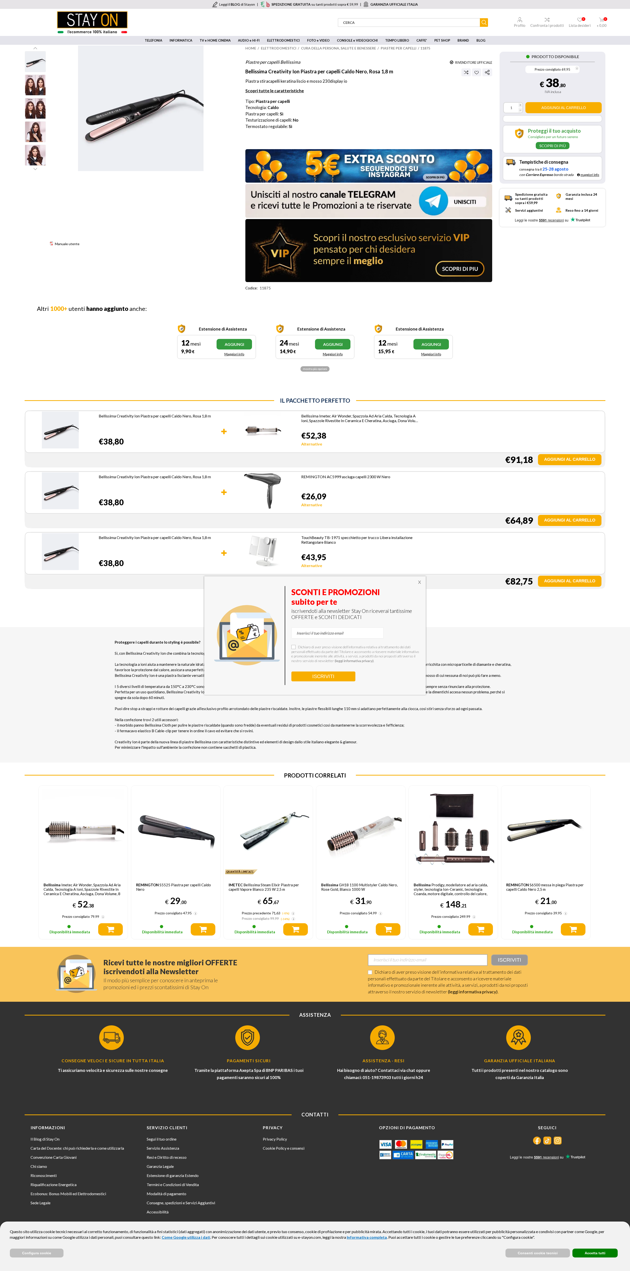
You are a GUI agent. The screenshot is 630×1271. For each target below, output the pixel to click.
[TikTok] (547, 1140)
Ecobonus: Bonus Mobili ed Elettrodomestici (68, 1193)
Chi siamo (39, 1166)
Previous (35, 48)
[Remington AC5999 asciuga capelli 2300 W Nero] (262, 491)
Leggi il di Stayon (237, 4)
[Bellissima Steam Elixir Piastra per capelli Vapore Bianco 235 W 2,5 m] (268, 830)
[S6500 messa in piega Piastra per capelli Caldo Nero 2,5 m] (545, 830)
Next (35, 168)
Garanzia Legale (160, 1166)
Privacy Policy (275, 1139)
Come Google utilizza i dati (186, 1237)
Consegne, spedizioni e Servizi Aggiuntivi (181, 1202)
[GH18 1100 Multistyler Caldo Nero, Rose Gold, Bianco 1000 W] (360, 830)
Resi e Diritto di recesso (167, 1157)
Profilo (519, 25)
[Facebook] (537, 1140)
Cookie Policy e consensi (283, 1148)
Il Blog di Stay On (45, 1139)
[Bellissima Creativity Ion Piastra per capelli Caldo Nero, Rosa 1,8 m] (60, 431)
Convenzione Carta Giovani (54, 1157)
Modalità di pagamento (166, 1193)
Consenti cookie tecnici (538, 1253)
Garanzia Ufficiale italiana (519, 1060)
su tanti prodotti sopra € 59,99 (314, 4)
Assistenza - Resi (383, 1060)
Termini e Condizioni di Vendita (173, 1184)
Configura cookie (36, 1253)
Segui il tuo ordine (161, 1139)
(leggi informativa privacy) (473, 991)
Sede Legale (40, 1202)
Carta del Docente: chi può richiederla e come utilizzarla (77, 1148)
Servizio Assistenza (163, 1148)
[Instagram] (558, 1140)
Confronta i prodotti (547, 25)
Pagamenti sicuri (249, 1060)
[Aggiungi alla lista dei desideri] (476, 72)
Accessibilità (158, 1211)
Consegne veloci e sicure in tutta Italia (113, 1060)
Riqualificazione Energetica (54, 1184)
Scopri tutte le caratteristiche (274, 90)
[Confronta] (466, 72)
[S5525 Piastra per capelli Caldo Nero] (175, 830)
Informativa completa (367, 1237)
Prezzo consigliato (548, 69)
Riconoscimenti (44, 1175)
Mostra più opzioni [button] (315, 369)
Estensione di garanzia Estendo (173, 1175)
